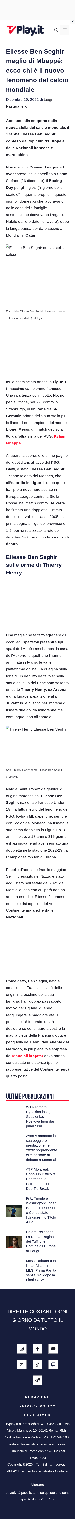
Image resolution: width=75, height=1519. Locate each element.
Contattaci (62, 1471)
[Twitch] (53, 1364)
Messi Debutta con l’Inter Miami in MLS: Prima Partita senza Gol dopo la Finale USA (41, 1270)
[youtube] (53, 1349)
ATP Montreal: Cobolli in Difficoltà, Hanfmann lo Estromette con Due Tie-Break (41, 1179)
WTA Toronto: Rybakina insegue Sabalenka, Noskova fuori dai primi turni (40, 1116)
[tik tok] (37, 1364)
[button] (56, 30)
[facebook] (37, 1349)
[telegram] (37, 1380)
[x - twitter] (22, 1364)
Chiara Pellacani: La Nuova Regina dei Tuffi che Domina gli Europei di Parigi (41, 1241)
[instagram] (22, 1349)
